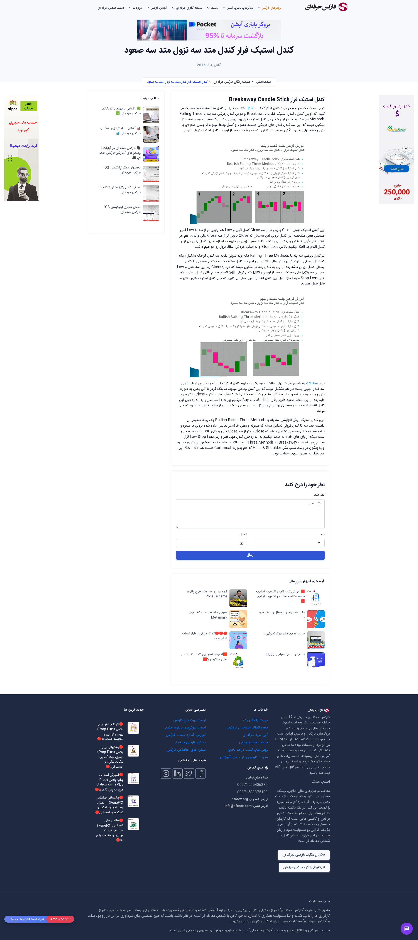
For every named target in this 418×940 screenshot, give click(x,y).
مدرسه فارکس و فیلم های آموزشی (244, 757)
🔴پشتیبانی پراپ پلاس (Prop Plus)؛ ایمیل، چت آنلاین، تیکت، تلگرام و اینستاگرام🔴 (109, 757)
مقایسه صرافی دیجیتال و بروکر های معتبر (282, 615)
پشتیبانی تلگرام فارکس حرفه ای (302, 867)
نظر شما (319, 495)
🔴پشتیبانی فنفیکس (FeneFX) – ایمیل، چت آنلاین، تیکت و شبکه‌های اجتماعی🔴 (109, 805)
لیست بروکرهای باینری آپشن (185, 728)
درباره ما (137, 8)
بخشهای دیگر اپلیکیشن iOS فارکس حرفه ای (122, 170)
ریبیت (214, 8)
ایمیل (243, 534)
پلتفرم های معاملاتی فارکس (186, 750)
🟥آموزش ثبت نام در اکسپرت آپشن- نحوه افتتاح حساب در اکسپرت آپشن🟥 (280, 596)
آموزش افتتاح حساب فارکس (186, 735)
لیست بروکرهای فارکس (189, 720)
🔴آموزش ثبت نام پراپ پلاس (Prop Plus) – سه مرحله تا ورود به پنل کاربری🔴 (109, 782)
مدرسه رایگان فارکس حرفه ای (231, 82)
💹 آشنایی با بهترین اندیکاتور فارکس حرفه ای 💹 (121, 111)
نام (323, 534)
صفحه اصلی (263, 82)
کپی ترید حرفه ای (255, 735)
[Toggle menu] (407, 929)
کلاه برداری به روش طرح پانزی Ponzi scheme (207, 594)
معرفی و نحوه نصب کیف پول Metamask (208, 615)
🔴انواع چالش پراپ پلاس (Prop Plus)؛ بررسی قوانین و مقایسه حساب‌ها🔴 (109, 732)
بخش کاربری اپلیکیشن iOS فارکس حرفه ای (122, 210)
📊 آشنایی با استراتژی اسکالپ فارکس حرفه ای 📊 (120, 131)
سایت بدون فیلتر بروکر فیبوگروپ (284, 633)
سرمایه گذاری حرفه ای (189, 8)
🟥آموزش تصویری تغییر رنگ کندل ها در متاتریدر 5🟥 (204, 657)
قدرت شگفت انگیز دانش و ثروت (27, 919)
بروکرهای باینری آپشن (240, 8)
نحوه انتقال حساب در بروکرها (247, 728)
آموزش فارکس (158, 8)
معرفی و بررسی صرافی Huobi (285, 654)
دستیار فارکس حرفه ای (111, 8)
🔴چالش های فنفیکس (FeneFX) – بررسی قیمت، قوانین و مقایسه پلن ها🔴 (109, 830)
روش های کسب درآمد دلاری (248, 750)
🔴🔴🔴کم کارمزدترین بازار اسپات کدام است (204, 636)
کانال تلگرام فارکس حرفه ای (302, 855)
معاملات (312, 383)
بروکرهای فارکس (271, 8)
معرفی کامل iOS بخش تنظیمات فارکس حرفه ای (120, 190)
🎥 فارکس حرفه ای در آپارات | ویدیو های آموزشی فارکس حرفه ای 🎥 (120, 153)
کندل (249, 108)
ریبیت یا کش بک (255, 720)
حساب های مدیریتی (253, 742)
